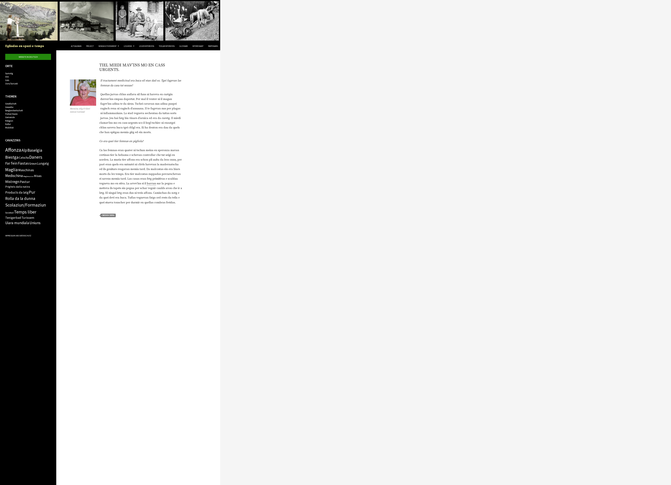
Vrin (7, 76)
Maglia (11, 169)
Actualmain (76, 46)
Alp (24, 150)
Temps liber (25, 212)
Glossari (183, 46)
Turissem (27, 218)
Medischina (108, 215)
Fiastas (23, 163)
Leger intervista (146, 46)
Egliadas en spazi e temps (24, 46)
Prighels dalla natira (17, 186)
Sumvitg (9, 73)
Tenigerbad (13, 218)
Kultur (8, 124)
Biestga (12, 157)
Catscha (24, 158)
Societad (9, 212)
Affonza (13, 150)
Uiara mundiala (17, 222)
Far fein (11, 163)
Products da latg (16, 192)
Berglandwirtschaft (14, 110)
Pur (32, 192)
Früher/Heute (11, 114)
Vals (7, 80)
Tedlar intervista (167, 46)
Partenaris (213, 46)
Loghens (128, 46)
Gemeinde (10, 117)
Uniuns (35, 222)
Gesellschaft (10, 103)
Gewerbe (9, 107)
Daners (35, 157)
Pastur (25, 181)
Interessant (197, 46)
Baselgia (34, 150)
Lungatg (43, 163)
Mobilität (9, 127)
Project (90, 46)
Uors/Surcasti (11, 83)
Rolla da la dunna (20, 198)
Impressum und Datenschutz (18, 235)
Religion (9, 120)
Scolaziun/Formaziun (25, 205)
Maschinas (26, 170)
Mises (38, 176)
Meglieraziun (28, 176)
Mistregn (12, 181)
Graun (33, 163)
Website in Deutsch (28, 57)
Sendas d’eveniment (107, 46)
